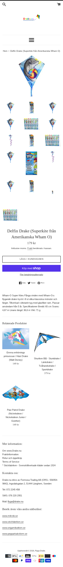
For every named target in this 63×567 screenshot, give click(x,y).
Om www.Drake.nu (11, 450)
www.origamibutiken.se (13, 527)
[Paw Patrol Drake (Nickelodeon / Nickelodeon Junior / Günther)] (15, 393)
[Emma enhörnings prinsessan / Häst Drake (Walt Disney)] (15, 338)
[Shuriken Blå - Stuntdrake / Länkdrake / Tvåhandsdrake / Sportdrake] (47, 341)
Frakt (29, 248)
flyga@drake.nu (15, 501)
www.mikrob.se (10, 516)
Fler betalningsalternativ (31, 274)
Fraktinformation (10, 454)
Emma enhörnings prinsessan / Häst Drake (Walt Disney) (16, 356)
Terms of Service (10, 461)
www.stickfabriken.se (13, 522)
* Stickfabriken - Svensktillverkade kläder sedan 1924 (29, 465)
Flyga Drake (40, 551)
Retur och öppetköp (12, 458)
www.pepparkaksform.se (14, 533)
